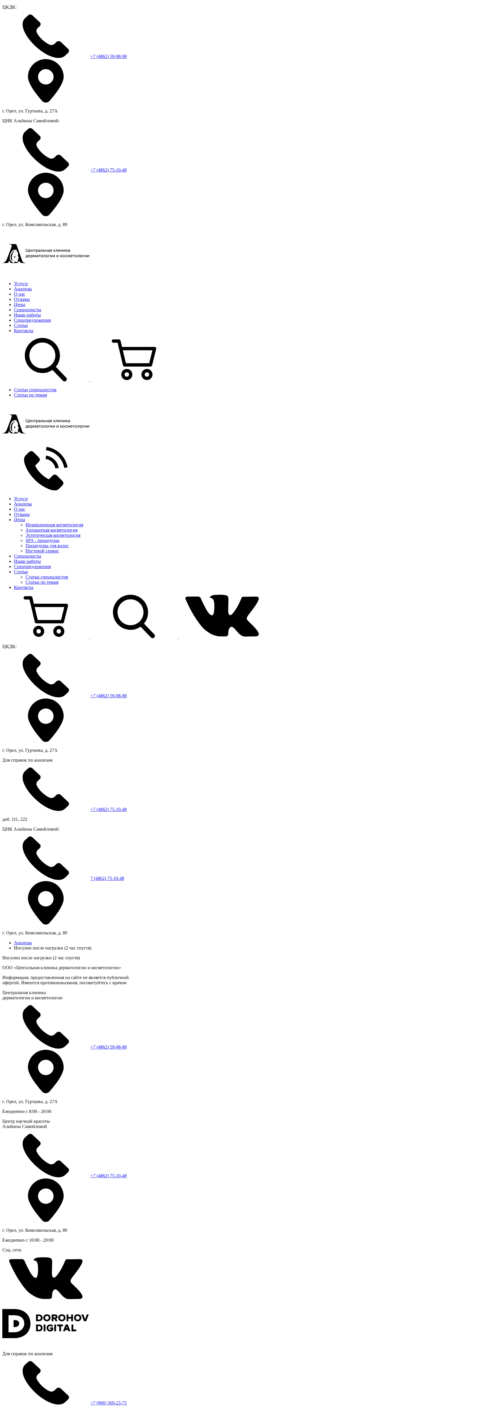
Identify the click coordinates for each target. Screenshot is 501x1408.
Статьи (21, 325)
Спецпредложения (32, 320)
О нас (19, 294)
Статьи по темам (30, 394)
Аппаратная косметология (51, 529)
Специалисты (27, 309)
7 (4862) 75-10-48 (107, 878)
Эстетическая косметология (53, 535)
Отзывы (22, 299)
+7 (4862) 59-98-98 (108, 56)
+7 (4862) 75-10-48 (108, 170)
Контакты (23, 330)
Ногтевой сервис (42, 550)
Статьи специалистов (35, 389)
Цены (19, 304)
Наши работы (27, 314)
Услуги (21, 283)
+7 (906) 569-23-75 (108, 1402)
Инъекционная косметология (54, 524)
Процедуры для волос (47, 545)
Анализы (23, 288)
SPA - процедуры (42, 540)
